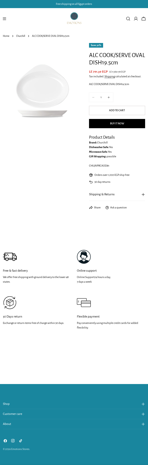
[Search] (128, 19)
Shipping (109, 76)
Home (6, 36)
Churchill (20, 36)
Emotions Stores (20, 449)
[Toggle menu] (4, 19)
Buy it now (117, 123)
